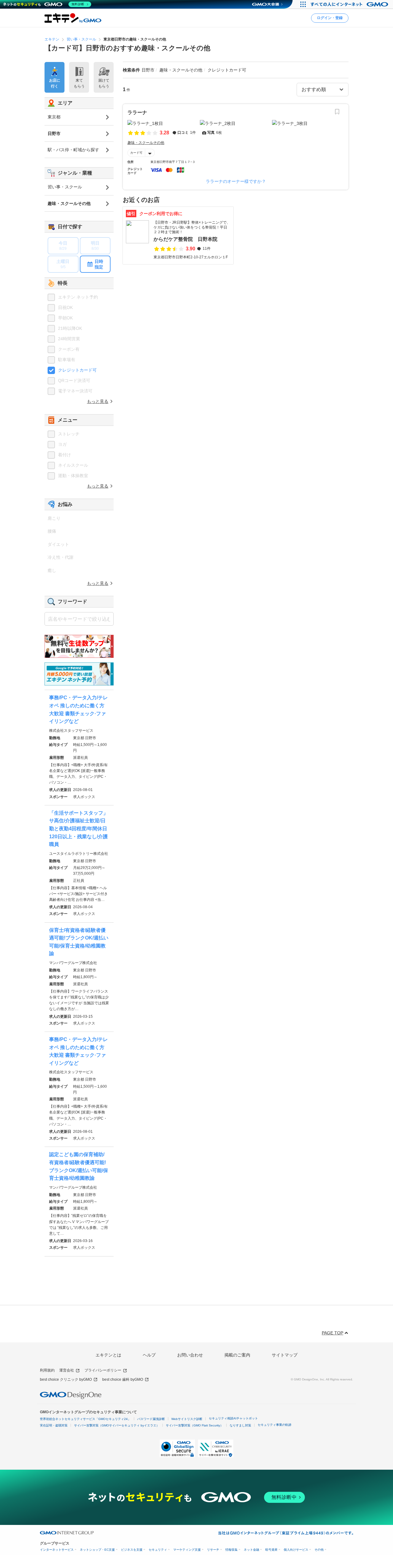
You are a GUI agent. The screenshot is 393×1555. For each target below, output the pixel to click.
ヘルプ (149, 1354)
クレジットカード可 (77, 370)
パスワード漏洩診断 (151, 1419)
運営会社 (66, 1370)
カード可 (136, 152)
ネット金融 (251, 1549)
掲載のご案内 (237, 1354)
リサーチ (213, 1549)
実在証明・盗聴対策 (54, 1425)
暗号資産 (271, 1549)
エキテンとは (108, 1354)
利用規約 (47, 1370)
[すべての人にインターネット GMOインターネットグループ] (350, 4)
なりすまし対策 (240, 1425)
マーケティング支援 (187, 1549)
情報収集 (231, 1549)
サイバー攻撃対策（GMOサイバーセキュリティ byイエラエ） (116, 1425)
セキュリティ (158, 1549)
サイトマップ (285, 1354)
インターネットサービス (57, 1549)
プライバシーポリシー (102, 1370)
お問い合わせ (190, 1354)
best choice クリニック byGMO (66, 1379)
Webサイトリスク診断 (186, 1419)
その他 (319, 1549)
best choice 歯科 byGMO (122, 1379)
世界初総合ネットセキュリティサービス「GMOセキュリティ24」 (85, 1419)
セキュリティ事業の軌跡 (274, 1424)
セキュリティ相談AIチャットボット (233, 1418)
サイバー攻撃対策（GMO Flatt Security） (194, 1425)
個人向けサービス (296, 1549)
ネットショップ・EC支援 (97, 1549)
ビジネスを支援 (131, 1549)
